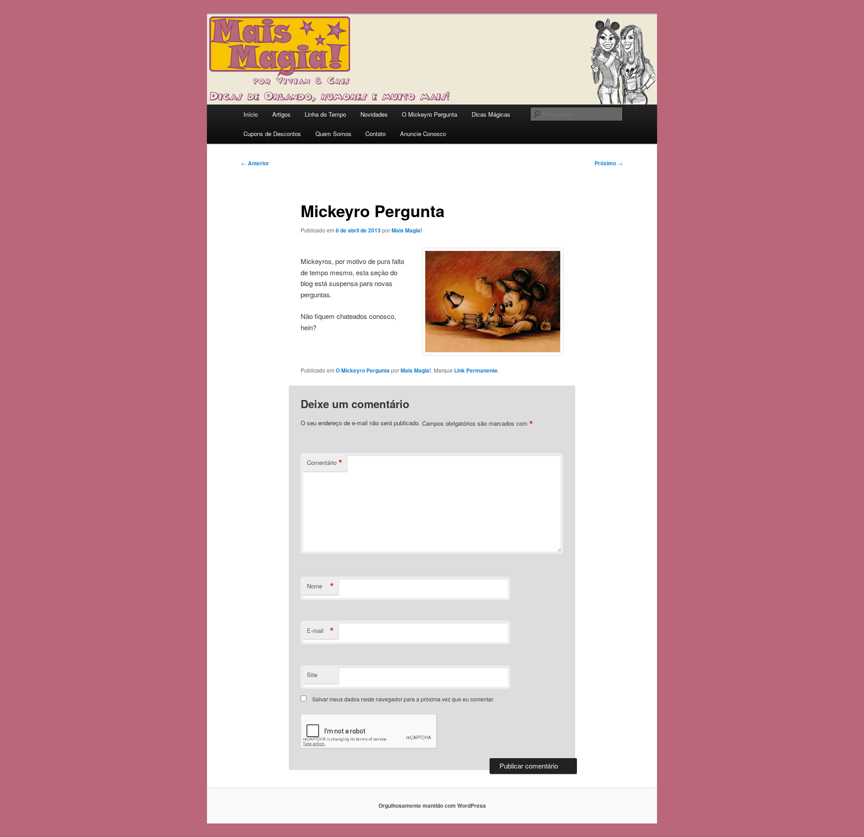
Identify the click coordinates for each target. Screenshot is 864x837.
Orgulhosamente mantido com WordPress (432, 805)
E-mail (320, 630)
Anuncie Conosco (423, 133)
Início (250, 114)
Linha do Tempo (325, 114)
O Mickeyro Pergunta (429, 114)
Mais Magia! (407, 230)
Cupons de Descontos (272, 133)
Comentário (324, 462)
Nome (320, 586)
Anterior (255, 163)
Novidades (374, 114)
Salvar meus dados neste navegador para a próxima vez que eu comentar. (403, 699)
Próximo (608, 163)
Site (312, 674)
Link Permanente (476, 370)
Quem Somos (333, 133)
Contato (375, 133)
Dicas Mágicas (491, 114)
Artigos (281, 114)
